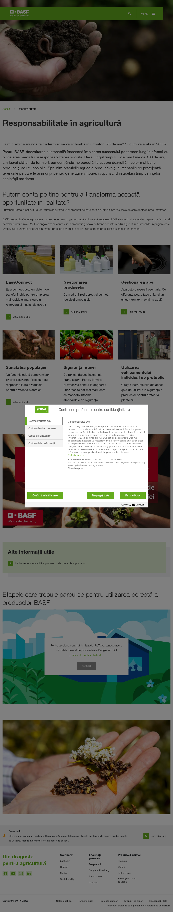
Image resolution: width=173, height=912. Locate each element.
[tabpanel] (106, 447)
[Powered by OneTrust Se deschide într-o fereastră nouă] (133, 505)
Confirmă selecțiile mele (45, 495)
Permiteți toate (132, 495)
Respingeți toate (100, 495)
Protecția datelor (76, 455)
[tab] (43, 421)
